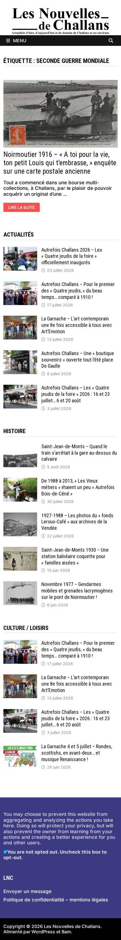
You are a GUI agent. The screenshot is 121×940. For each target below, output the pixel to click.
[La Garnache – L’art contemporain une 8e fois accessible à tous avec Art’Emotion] (20, 318)
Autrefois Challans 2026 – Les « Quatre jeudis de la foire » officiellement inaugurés (71, 256)
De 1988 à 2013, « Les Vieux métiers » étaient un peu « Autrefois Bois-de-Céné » (78, 487)
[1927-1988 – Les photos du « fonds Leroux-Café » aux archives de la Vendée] (20, 515)
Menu (19, 40)
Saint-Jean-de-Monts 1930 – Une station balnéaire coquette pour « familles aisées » (75, 556)
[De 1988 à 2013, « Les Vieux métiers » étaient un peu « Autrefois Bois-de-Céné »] (20, 480)
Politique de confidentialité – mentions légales (55, 900)
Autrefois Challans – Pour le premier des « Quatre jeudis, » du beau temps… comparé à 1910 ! (78, 290)
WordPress (43, 931)
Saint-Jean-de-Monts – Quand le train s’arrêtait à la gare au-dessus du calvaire (79, 452)
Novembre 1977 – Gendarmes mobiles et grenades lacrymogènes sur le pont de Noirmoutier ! (77, 590)
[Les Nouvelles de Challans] (60, 21)
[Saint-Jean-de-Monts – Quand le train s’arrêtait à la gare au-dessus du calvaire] (20, 446)
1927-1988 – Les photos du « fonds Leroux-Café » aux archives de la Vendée (77, 521)
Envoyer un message (27, 891)
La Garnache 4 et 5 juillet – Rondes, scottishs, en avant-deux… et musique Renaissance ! (76, 752)
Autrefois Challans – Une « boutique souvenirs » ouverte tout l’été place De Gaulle (77, 359)
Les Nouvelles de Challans (72, 926)
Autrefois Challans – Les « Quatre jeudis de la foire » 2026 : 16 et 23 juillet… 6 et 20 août (75, 394)
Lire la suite (22, 208)
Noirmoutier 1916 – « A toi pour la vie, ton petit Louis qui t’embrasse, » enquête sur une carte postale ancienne (59, 162)
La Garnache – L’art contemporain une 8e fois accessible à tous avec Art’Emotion (76, 325)
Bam (66, 931)
